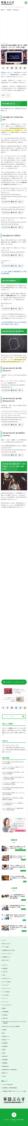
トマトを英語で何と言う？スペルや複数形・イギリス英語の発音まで (13, 804)
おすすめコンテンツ (7, 978)
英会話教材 (4, 1046)
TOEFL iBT (4, 971)
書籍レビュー (5, 1073)
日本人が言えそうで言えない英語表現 (11, 1026)
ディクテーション (6, 988)
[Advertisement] (14, 26)
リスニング (4, 998)
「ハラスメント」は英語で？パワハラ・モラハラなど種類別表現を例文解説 (13, 783)
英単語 (3, 1049)
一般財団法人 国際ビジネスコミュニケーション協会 (14, 1091)
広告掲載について (6, 957)
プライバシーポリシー (7, 953)
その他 (3, 1076)
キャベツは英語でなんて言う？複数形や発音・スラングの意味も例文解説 (13, 809)
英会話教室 (4, 968)
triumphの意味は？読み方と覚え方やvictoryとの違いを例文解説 (13, 762)
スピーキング (5, 985)
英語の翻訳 (4, 1059)
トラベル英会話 (5, 991)
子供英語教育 (5, 1011)
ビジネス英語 (5, 995)
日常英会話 (9, 9)
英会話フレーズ (5, 1039)
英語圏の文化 (5, 1066)
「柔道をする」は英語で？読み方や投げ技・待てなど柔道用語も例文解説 (13, 778)
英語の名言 (4, 1056)
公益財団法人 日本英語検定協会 (9, 1087)
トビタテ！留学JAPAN (7, 1084)
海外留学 (4, 1029)
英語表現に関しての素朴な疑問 (9, 1069)
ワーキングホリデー (7, 1005)
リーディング (5, 1001)
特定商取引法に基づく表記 (8, 950)
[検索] (23, 717)
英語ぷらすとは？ (6, 943)
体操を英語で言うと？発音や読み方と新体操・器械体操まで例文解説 (13, 798)
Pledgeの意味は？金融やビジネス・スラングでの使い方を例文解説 (13, 793)
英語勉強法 (4, 1063)
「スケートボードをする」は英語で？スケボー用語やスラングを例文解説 (13, 767)
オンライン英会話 (6, 981)
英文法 (3, 1053)
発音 (3, 1033)
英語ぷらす (3, 9)
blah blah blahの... (16, 9)
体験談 (3, 1008)
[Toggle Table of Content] (7, 95)
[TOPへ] (14, 1114)
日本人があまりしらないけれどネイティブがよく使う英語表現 (14, 1022)
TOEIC (3, 975)
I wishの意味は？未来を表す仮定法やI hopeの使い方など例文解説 (13, 788)
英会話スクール (5, 1036)
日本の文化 (4, 1018)
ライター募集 (5, 947)
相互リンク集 (5, 960)
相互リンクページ (7, 732)
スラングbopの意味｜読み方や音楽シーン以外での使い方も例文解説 (13, 773)
